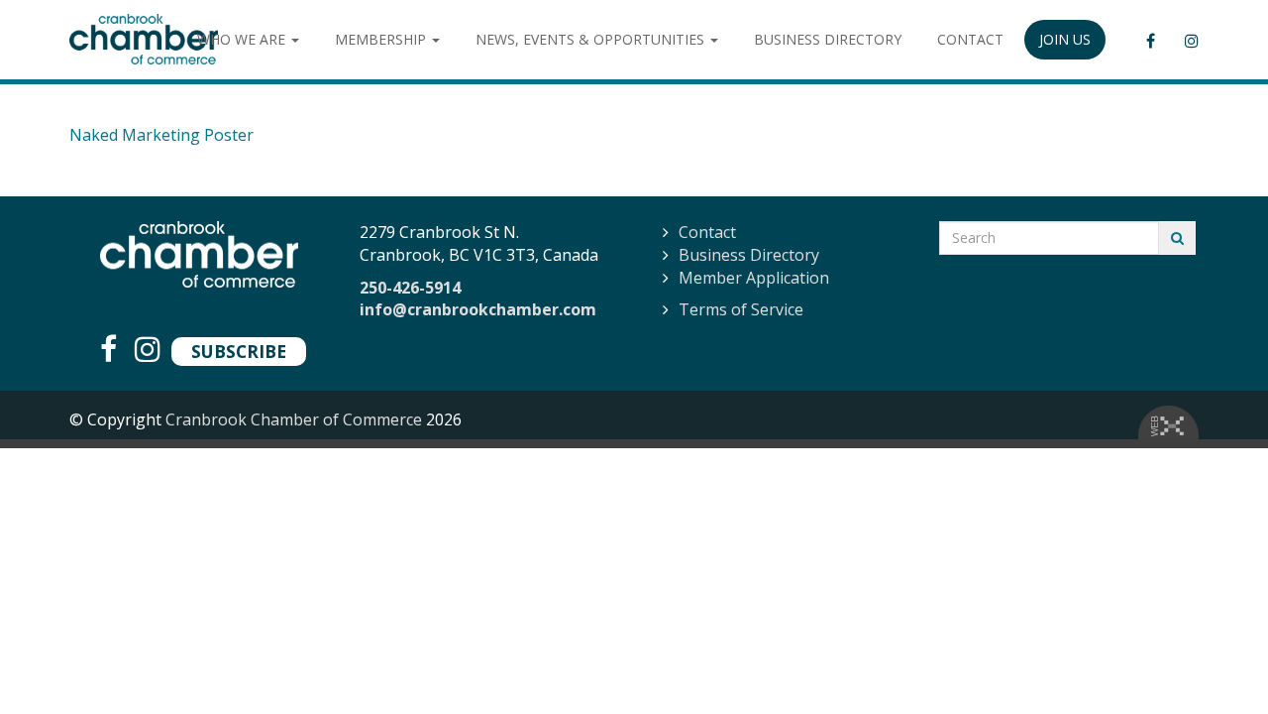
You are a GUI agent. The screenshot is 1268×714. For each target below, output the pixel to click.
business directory (827, 39)
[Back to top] (1212, 658)
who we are (243, 39)
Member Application (754, 278)
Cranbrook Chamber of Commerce (293, 419)
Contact (707, 232)
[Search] (1177, 238)
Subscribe (238, 351)
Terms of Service (741, 309)
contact (970, 39)
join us (1065, 39)
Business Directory (749, 255)
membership (382, 39)
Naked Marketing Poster (161, 135)
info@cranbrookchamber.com (478, 309)
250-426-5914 (410, 287)
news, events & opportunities (592, 39)
